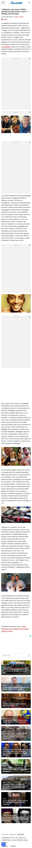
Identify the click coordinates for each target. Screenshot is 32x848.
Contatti (13, 846)
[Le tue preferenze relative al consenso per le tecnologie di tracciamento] (30, 636)
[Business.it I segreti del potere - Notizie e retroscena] (16, 2)
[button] (3, 844)
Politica (21, 17)
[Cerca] (29, 2)
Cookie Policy (5, 834)
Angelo (5, 19)
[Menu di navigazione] (3, 2)
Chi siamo (5, 846)
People (16, 17)
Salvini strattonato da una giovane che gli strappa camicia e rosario (15, 629)
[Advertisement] (16, 385)
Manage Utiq (20, 834)
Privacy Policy (13, 834)
